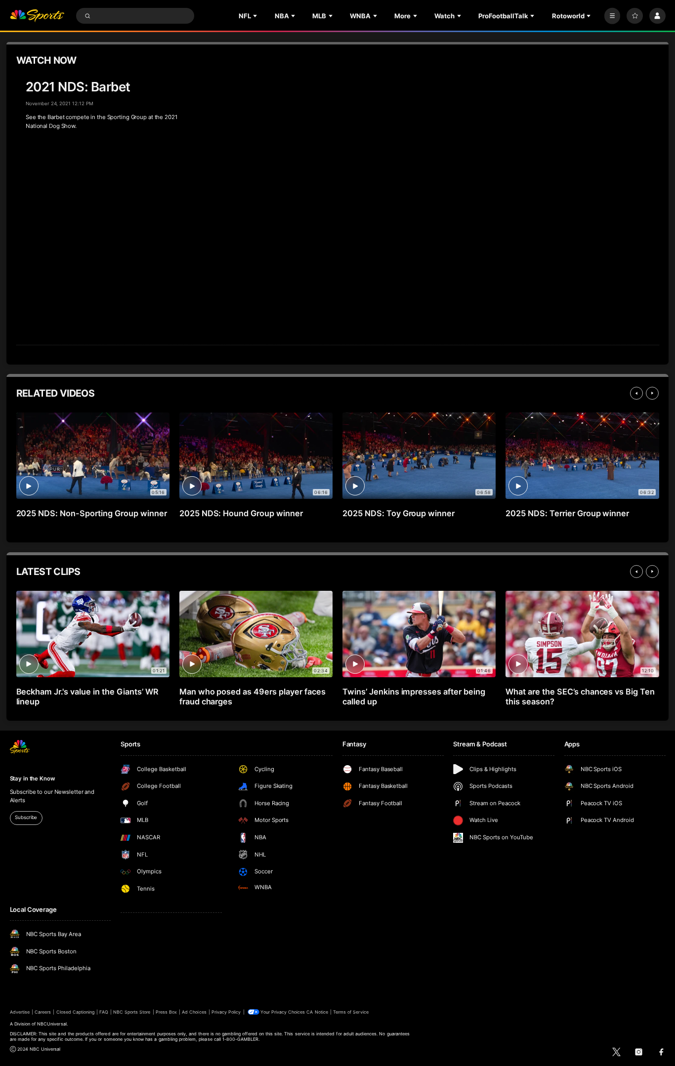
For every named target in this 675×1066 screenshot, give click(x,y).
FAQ (103, 1012)
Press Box (166, 1012)
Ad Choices (194, 1012)
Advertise (20, 1012)
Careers (43, 1012)
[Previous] (636, 393)
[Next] (652, 393)
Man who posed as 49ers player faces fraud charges (252, 696)
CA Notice (317, 1012)
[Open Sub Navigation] (256, 16)
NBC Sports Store (132, 1012)
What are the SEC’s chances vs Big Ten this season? (580, 696)
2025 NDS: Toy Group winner (398, 513)
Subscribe (26, 817)
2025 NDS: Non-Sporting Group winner (91, 513)
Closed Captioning (75, 1012)
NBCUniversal (52, 1023)
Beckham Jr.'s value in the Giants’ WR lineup (87, 696)
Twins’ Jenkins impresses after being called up (413, 696)
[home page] (37, 16)
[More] (612, 16)
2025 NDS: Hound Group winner (241, 513)
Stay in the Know (32, 778)
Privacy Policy (226, 1012)
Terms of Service (351, 1012)
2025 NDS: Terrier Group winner (568, 513)
